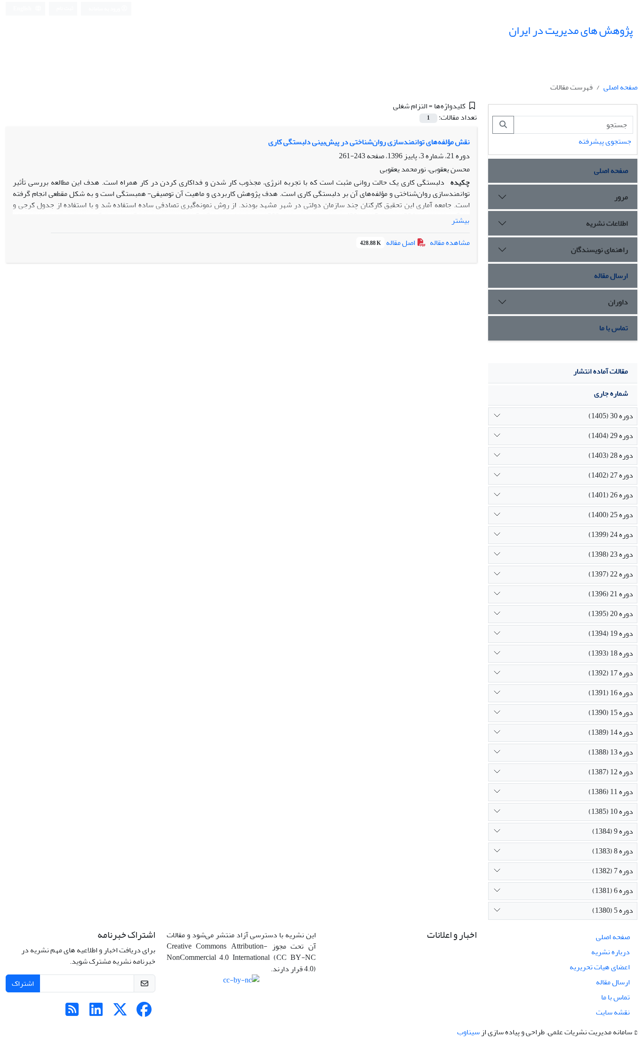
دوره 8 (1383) (612, 851)
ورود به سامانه (104, 8)
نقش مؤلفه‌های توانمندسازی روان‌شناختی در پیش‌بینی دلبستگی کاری (369, 142)
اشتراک (23, 983)
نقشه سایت (613, 1012)
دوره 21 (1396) (610, 594)
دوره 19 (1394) (610, 633)
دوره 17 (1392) (610, 673)
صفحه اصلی (620, 87)
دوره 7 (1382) (612, 871)
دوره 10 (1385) (610, 811)
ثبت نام (64, 8)
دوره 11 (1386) (610, 792)
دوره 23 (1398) (610, 554)
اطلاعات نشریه (607, 223)
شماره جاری (611, 393)
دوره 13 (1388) (610, 752)
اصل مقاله (388, 242)
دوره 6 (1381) (612, 891)
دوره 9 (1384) (612, 831)
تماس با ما (613, 328)
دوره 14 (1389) (610, 732)
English (22, 8)
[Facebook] (144, 1013)
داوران (618, 302)
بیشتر (460, 220)
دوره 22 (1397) (610, 574)
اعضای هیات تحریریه (600, 967)
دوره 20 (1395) (610, 614)
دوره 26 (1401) (610, 495)
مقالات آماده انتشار (600, 371)
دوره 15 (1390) (610, 713)
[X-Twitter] (120, 1013)
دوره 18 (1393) (610, 653)
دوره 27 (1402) (610, 475)
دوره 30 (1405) (610, 416)
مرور (621, 197)
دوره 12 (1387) (610, 772)
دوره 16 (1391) (610, 693)
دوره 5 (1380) (612, 910)
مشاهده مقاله (450, 242)
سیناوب (468, 1032)
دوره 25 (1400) (610, 515)
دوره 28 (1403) (610, 455)
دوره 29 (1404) (610, 436)
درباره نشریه (610, 952)
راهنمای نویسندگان (599, 250)
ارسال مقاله (611, 275)
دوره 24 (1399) (610, 535)
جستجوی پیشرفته (605, 141)
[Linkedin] (96, 1013)
